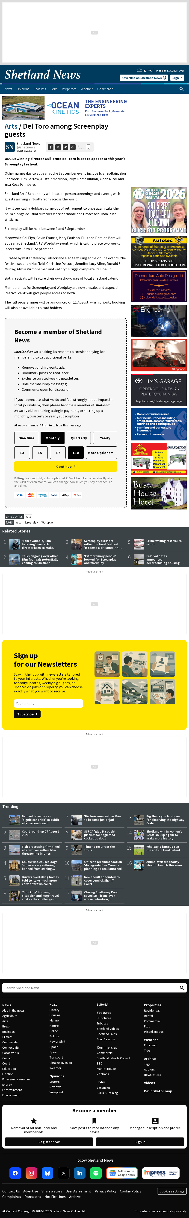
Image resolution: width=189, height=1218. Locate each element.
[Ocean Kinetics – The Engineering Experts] (65, 108)
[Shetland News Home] (43, 82)
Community (10, 1042)
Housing (55, 1015)
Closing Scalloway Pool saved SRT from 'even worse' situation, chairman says (101, 897)
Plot (147, 1026)
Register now (49, 1142)
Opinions (57, 1076)
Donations (32, 1196)
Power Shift (57, 1041)
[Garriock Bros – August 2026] (159, 459)
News (6, 1005)
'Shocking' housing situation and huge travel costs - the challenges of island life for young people (40, 899)
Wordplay (47, 522)
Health (54, 1004)
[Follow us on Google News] (122, 1173)
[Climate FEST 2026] (159, 189)
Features (104, 1012)
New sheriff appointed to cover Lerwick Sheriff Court (102, 880)
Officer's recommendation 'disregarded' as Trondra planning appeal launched (103, 865)
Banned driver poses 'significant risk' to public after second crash (40, 819)
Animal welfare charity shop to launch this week (164, 863)
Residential (151, 1010)
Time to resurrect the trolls (99, 848)
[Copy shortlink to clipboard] (73, 147)
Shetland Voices (108, 1029)
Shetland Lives (107, 1034)
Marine (54, 1020)
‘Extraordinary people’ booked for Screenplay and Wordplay (100, 559)
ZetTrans (103, 1074)
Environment (11, 1095)
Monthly (52, 438)
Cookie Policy (130, 1191)
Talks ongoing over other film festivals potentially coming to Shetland (40, 559)
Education (9, 1069)
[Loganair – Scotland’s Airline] (159, 355)
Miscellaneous (154, 1032)
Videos (149, 1082)
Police (54, 1031)
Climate (7, 1037)
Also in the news (13, 1010)
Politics (55, 1036)
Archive (150, 1058)
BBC (99, 1063)
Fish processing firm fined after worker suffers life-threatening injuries (41, 850)
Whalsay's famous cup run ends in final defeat (163, 848)
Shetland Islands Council (113, 1058)
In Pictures (104, 1018)
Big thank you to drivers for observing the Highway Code (165, 819)
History (54, 1010)
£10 (76, 452)
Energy (7, 1084)
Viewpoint (56, 1092)
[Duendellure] (159, 286)
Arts (11, 126)
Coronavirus (10, 1053)
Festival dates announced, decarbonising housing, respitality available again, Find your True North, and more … (163, 564)
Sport (53, 1052)
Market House (106, 1069)
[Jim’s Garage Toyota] (159, 390)
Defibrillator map (158, 1091)
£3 (22, 452)
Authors (149, 1069)
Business (8, 1032)
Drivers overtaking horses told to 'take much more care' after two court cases (40, 882)
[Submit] (181, 988)
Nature (54, 1026)
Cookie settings (171, 1191)
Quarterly (79, 438)
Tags (147, 1064)
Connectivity (11, 1047)
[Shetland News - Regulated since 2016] (161, 1173)
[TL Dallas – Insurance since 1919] (159, 424)
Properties (152, 1005)
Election (7, 1074)
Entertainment (12, 1090)
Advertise (30, 1191)
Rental (148, 1016)
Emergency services (16, 1079)
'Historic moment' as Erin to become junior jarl (102, 818)
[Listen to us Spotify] (96, 1173)
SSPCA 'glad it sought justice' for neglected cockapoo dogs (99, 834)
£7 (58, 452)
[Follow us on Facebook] (15, 1173)
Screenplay (31, 522)
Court (6, 1063)
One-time (26, 438)
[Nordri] (159, 321)
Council (7, 1058)
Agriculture (10, 1016)
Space (54, 1047)
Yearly (105, 438)
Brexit (6, 1026)
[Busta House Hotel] (159, 493)
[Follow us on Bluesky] (47, 1173)
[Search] (182, 89)
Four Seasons (106, 1039)
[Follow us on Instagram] (31, 1173)
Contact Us (11, 1191)
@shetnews (26, 147)
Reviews (55, 1087)
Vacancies (104, 1087)
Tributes (102, 1023)
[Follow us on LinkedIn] (80, 1173)
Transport (56, 1057)
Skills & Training (107, 1093)
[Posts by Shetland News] (10, 147)
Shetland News (28, 143)
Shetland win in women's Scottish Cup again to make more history (164, 834)
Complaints (11, 1196)
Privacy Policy (105, 1191)
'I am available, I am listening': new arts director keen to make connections (37, 546)
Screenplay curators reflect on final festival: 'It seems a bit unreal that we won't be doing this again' (103, 548)
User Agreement (78, 1191)
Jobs (101, 1082)
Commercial (107, 1047)
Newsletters (152, 1075)
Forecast (150, 1045)
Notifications (55, 1196)
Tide (147, 1050)
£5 (40, 452)
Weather (55, 1068)
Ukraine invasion (61, 1063)
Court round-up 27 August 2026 (40, 833)
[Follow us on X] (63, 1173)
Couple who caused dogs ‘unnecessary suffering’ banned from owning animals (39, 867)
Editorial (102, 1004)
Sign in (177, 78)
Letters (55, 1081)
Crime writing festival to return (164, 542)
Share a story (51, 1191)
